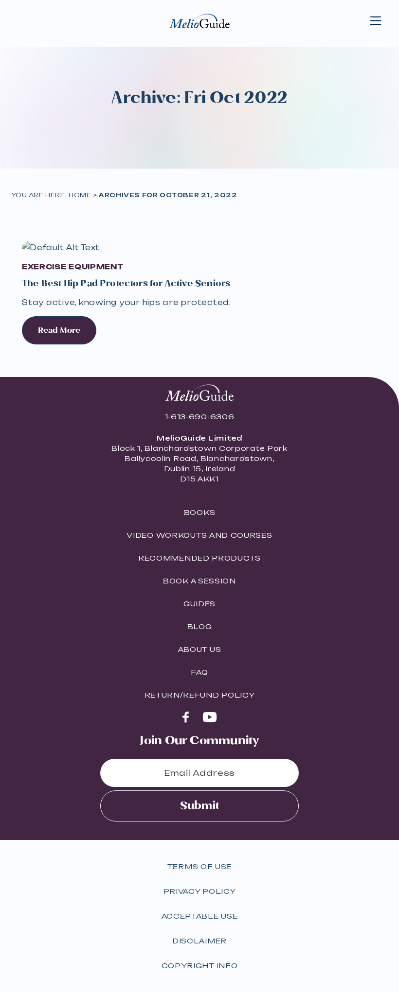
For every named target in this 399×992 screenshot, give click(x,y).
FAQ (199, 672)
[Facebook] (185, 717)
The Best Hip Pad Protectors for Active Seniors (126, 283)
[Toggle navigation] (375, 21)
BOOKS (200, 512)
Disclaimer (199, 941)
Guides (199, 603)
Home (80, 195)
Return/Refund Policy (200, 695)
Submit (199, 805)
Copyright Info (200, 965)
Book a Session (199, 581)
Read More (59, 330)
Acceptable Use (200, 916)
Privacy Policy (199, 891)
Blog (199, 626)
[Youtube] (209, 716)
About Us (199, 649)
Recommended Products (199, 558)
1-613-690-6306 (200, 416)
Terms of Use (199, 866)
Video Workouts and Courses (199, 535)
